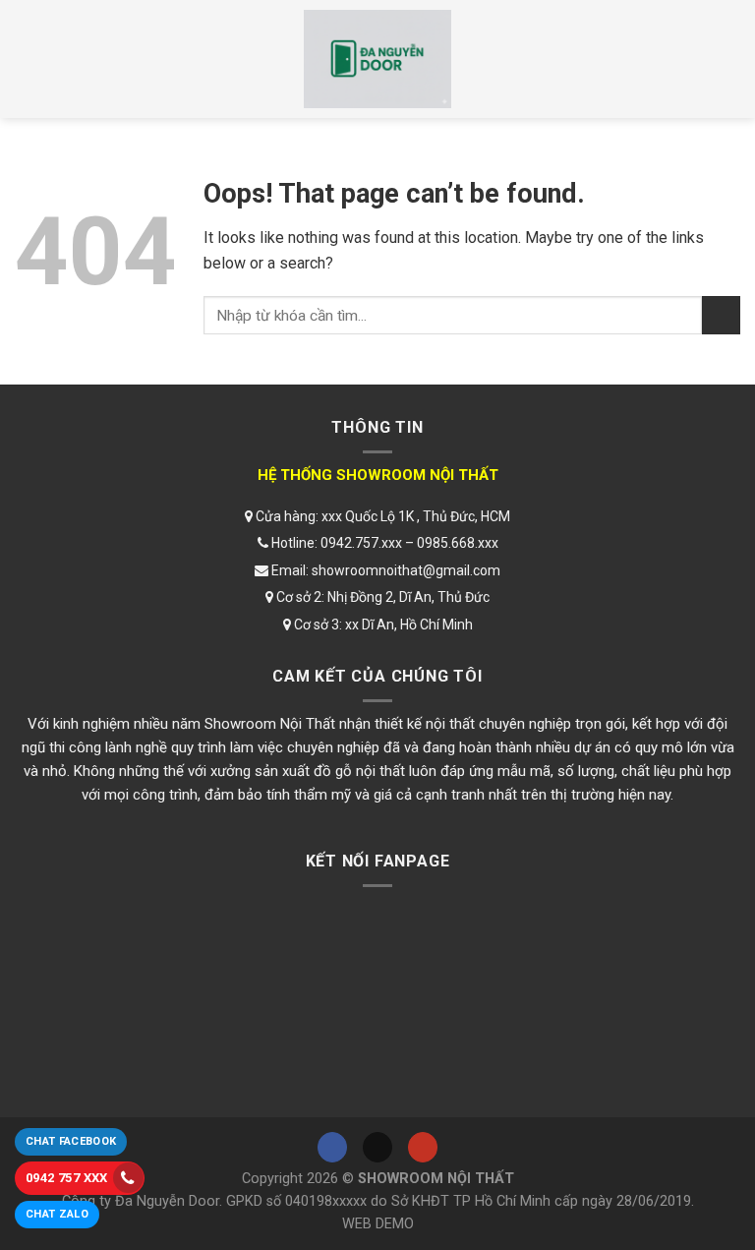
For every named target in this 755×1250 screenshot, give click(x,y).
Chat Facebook (71, 1141)
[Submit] (721, 315)
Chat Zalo (57, 1214)
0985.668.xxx (457, 543)
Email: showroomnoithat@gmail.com (384, 570)
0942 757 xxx (67, 1177)
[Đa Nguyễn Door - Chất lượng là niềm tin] (377, 59)
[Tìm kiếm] (722, 59)
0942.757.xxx (361, 543)
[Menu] (32, 59)
